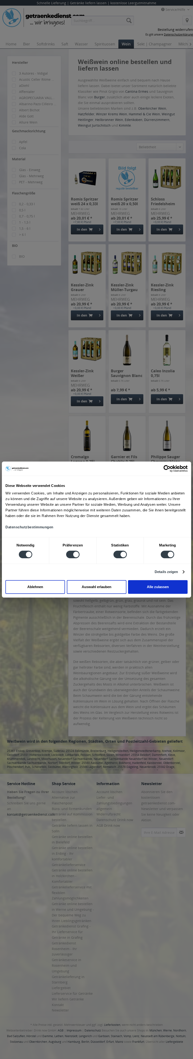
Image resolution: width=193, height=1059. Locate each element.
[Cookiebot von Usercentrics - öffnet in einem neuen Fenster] (167, 468)
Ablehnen (35, 587)
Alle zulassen (158, 587)
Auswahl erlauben (96, 587)
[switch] (73, 554)
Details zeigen (166, 572)
